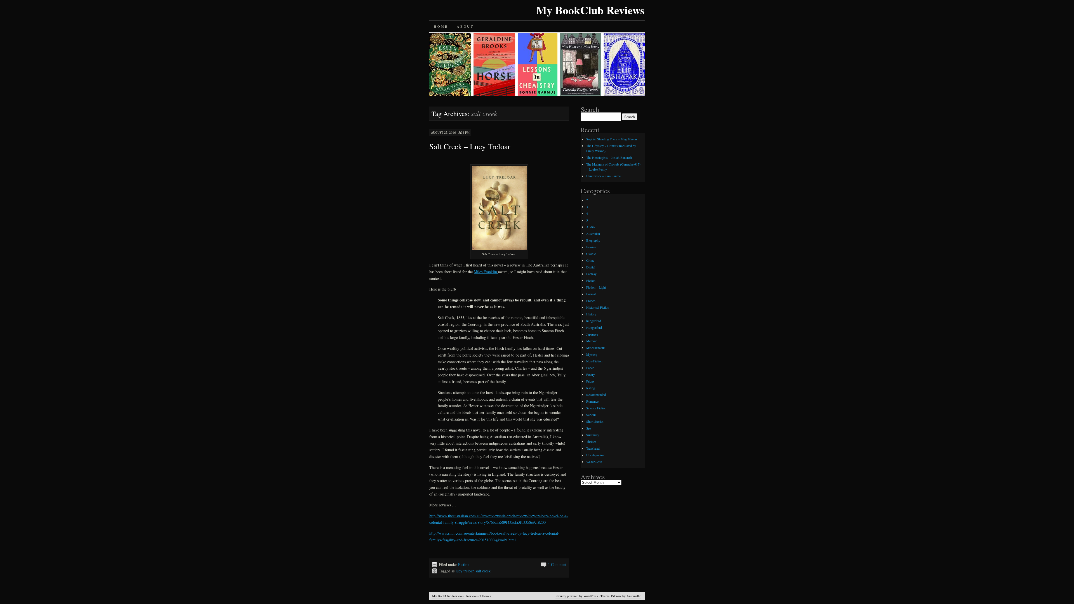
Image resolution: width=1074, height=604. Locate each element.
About (465, 26)
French (590, 300)
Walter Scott (594, 461)
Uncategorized (595, 455)
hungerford (593, 320)
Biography (593, 240)
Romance (592, 401)
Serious (591, 414)
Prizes (590, 381)
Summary (592, 435)
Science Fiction (596, 408)
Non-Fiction (594, 361)
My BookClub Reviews (590, 10)
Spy (589, 428)
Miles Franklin (486, 271)
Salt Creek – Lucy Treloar (469, 146)
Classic (591, 253)
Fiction (463, 564)
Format (591, 294)
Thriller (591, 441)
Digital (590, 267)
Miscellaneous (595, 347)
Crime (590, 260)
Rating (590, 388)
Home (441, 26)
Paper (590, 367)
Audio (590, 227)
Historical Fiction (597, 307)
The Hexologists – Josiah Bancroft (609, 157)
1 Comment (557, 564)
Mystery (591, 354)
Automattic (633, 596)
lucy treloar (465, 571)
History (591, 314)
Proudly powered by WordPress (576, 596)
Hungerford (594, 327)
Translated (593, 448)
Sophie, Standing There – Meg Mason (611, 139)
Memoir (591, 341)
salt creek (483, 571)
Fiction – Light (596, 287)
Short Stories (595, 421)
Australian (593, 233)
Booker (591, 247)
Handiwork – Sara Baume (603, 176)
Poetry (590, 374)
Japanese (592, 334)
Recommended (596, 394)
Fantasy (591, 274)
